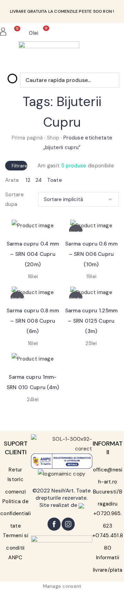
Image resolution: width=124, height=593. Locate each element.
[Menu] (102, 33)
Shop (53, 137)
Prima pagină (27, 137)
